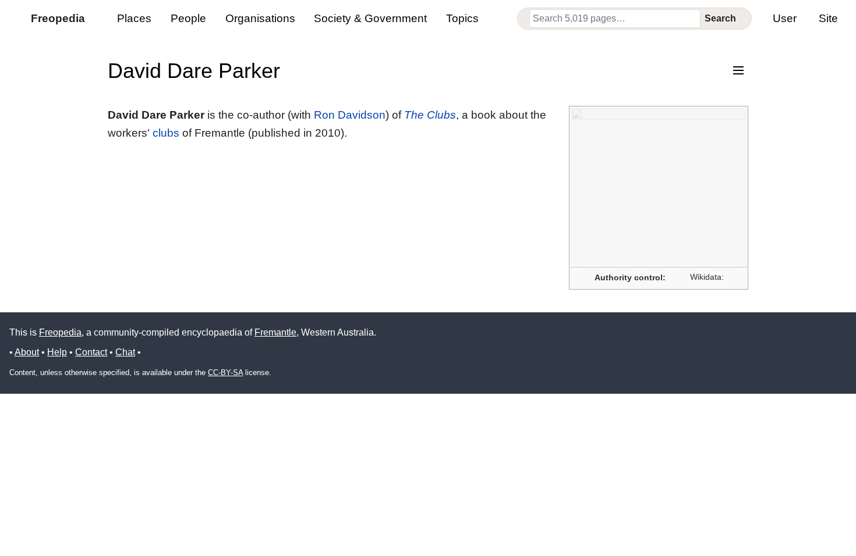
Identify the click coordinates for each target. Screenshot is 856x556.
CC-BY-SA (225, 372)
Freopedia (60, 332)
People (188, 18)
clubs (166, 133)
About (27, 352)
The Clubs (430, 115)
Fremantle (275, 332)
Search (720, 18)
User (785, 18)
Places (134, 18)
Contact (91, 352)
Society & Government (370, 18)
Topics (462, 18)
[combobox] (615, 18)
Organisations (260, 18)
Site (828, 18)
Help (57, 352)
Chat (125, 352)
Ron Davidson (349, 115)
